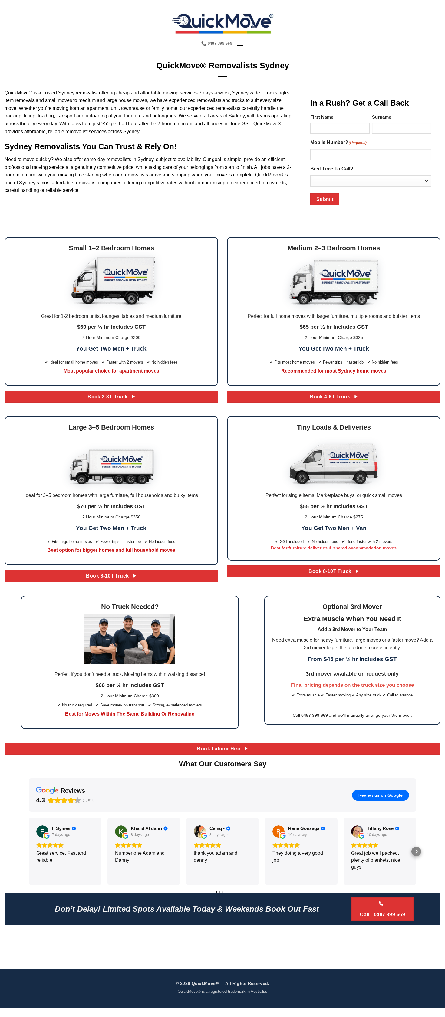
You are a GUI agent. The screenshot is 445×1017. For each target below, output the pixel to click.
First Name (321, 117)
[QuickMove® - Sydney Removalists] (223, 22)
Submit (325, 199)
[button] (240, 43)
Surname (381, 117)
